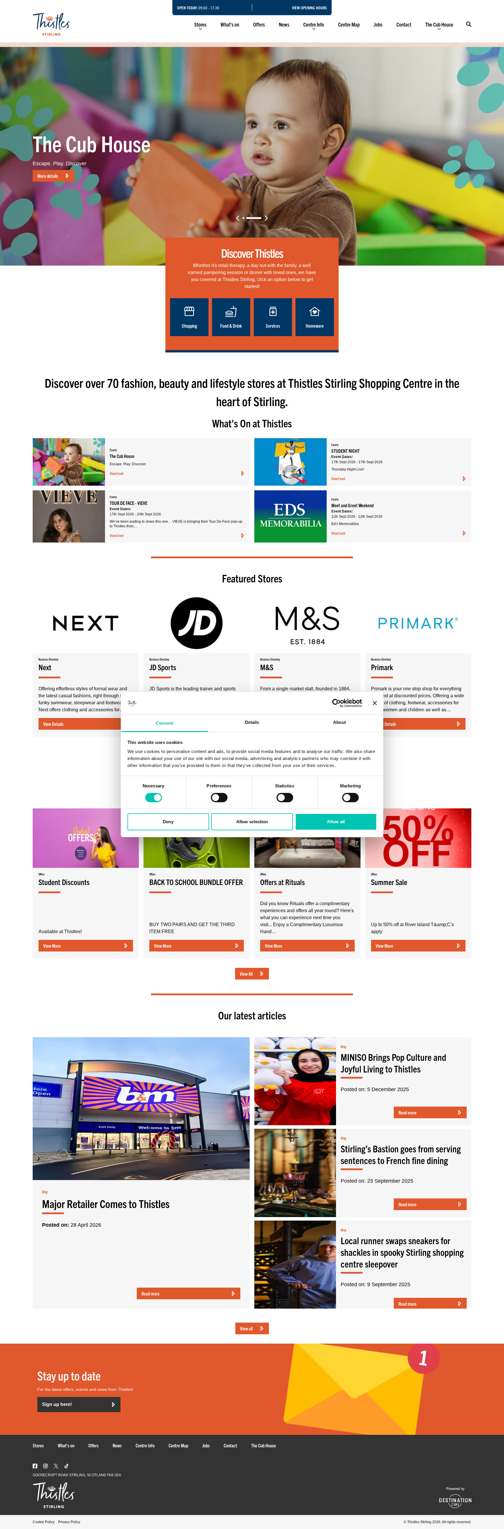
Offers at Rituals (282, 881)
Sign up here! (57, 1404)
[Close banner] (375, 703)
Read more (150, 1293)
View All (246, 974)
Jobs (378, 24)
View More (52, 946)
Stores (200, 24)
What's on (229, 24)
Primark (382, 667)
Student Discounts (64, 881)
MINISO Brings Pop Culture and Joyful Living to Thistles (393, 1062)
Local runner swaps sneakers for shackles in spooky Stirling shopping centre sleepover (402, 1252)
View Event (117, 473)
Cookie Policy (44, 1522)
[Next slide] (266, 218)
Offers (259, 24)
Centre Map (349, 24)
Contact (403, 24)
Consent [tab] (164, 723)
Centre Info (313, 24)
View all (246, 1328)
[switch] (219, 797)
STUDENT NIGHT (51, 176)
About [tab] (339, 722)
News (284, 24)
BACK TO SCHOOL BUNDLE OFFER (196, 881)
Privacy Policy (69, 1522)
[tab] (250, 218)
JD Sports (162, 667)
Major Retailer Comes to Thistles (105, 1203)
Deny (168, 821)
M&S (266, 667)
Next (44, 667)
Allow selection (252, 821)
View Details (53, 724)
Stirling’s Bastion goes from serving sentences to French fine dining (401, 1154)
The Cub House (439, 24)
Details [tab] (252, 722)
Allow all (336, 821)
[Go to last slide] (237, 218)
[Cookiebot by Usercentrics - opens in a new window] (336, 703)
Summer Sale (389, 881)
